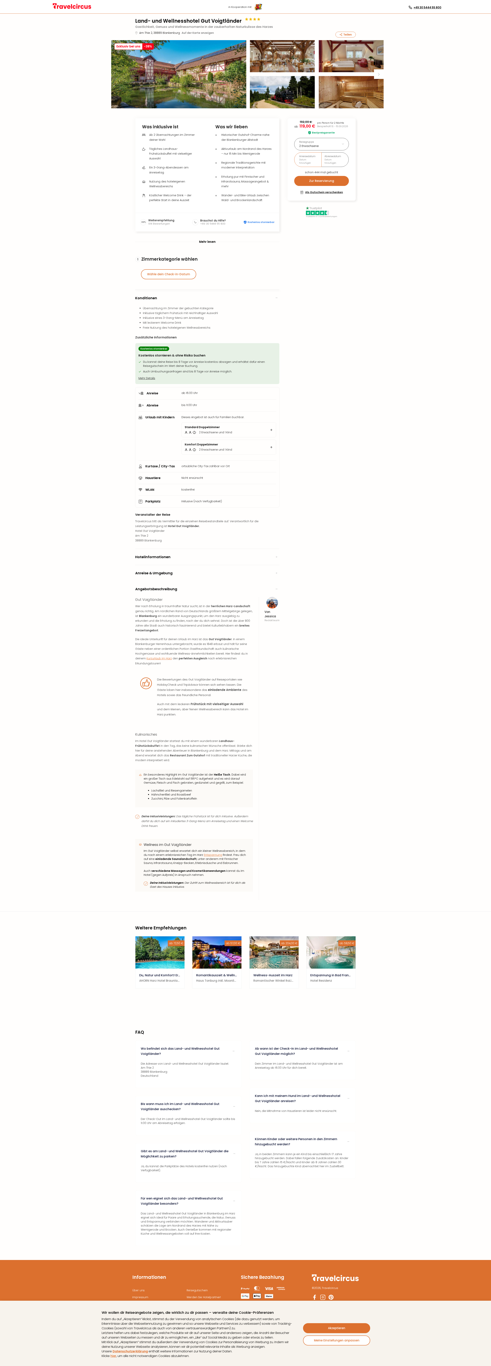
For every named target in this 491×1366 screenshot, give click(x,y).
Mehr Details (146, 378)
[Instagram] (322, 1299)
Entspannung (213, 855)
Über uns (138, 1290)
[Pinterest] (331, 1299)
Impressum (140, 1297)
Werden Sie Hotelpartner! (204, 1297)
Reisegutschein (197, 1290)
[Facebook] (314, 1299)
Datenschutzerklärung (130, 1351)
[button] (178, 74)
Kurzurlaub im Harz (159, 658)
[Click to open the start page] (335, 1280)
